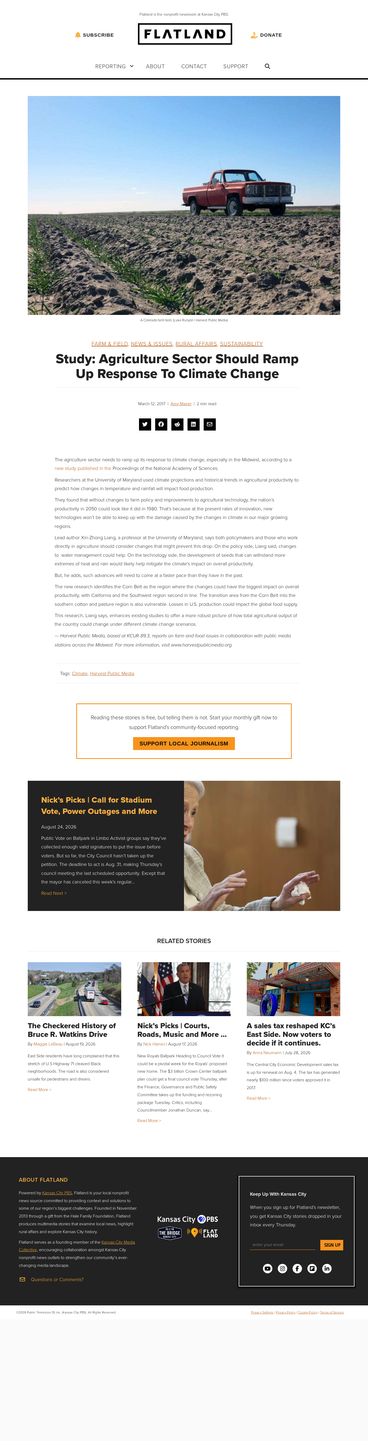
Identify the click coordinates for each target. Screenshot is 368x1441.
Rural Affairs (196, 343)
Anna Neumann (267, 1052)
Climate (80, 673)
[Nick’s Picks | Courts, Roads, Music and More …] (184, 989)
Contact (194, 66)
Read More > (39, 1089)
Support (235, 66)
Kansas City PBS (57, 1193)
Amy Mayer (181, 404)
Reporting (110, 66)
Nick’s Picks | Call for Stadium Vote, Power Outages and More (99, 805)
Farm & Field (110, 343)
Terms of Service (332, 1312)
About (155, 66)
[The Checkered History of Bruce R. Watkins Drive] (74, 989)
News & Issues (152, 343)
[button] (132, 66)
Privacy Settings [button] (262, 1312)
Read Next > (54, 893)
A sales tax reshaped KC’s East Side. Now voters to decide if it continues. (291, 1034)
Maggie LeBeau (48, 1044)
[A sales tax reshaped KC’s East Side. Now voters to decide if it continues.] (293, 989)
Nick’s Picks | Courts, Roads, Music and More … (182, 1030)
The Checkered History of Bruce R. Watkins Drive (72, 1030)
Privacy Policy (286, 1312)
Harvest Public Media (112, 673)
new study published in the (84, 468)
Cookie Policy (308, 1312)
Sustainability (241, 343)
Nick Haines (154, 1044)
